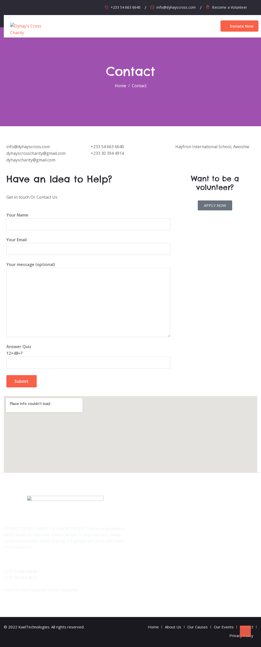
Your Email (16, 240)
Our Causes (197, 626)
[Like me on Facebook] (19, 7)
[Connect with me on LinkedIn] (42, 7)
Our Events (224, 626)
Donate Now (241, 26)
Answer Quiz (18, 350)
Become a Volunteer (229, 7)
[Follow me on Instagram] (27, 7)
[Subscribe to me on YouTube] (34, 7)
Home (153, 626)
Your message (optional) (30, 264)
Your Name (17, 215)
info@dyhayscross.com (176, 7)
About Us (173, 626)
